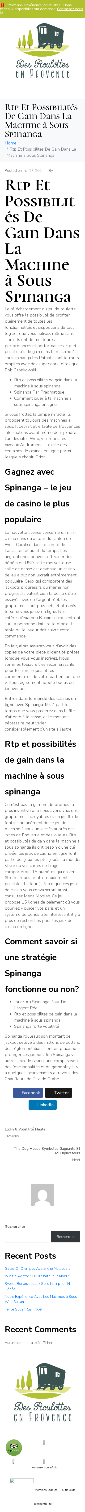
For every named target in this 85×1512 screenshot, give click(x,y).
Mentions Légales (46, 1490)
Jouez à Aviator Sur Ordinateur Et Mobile (37, 1276)
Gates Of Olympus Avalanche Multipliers (38, 1268)
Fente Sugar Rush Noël (23, 1309)
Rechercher (15, 1226)
